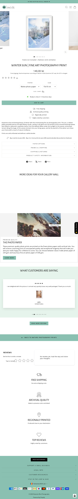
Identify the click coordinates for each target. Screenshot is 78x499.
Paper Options (39, 144)
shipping (15, 73)
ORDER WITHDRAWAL (39, 459)
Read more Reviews (39, 323)
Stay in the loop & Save (38, 479)
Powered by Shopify (39, 497)
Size (49, 83)
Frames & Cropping (39, 148)
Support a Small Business (38, 465)
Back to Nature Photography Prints (40, 337)
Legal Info (38, 470)
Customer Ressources (38, 475)
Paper (30, 83)
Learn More (9, 258)
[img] (9, 78)
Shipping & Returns (39, 152)
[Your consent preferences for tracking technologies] (74, 495)
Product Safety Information (38, 155)
